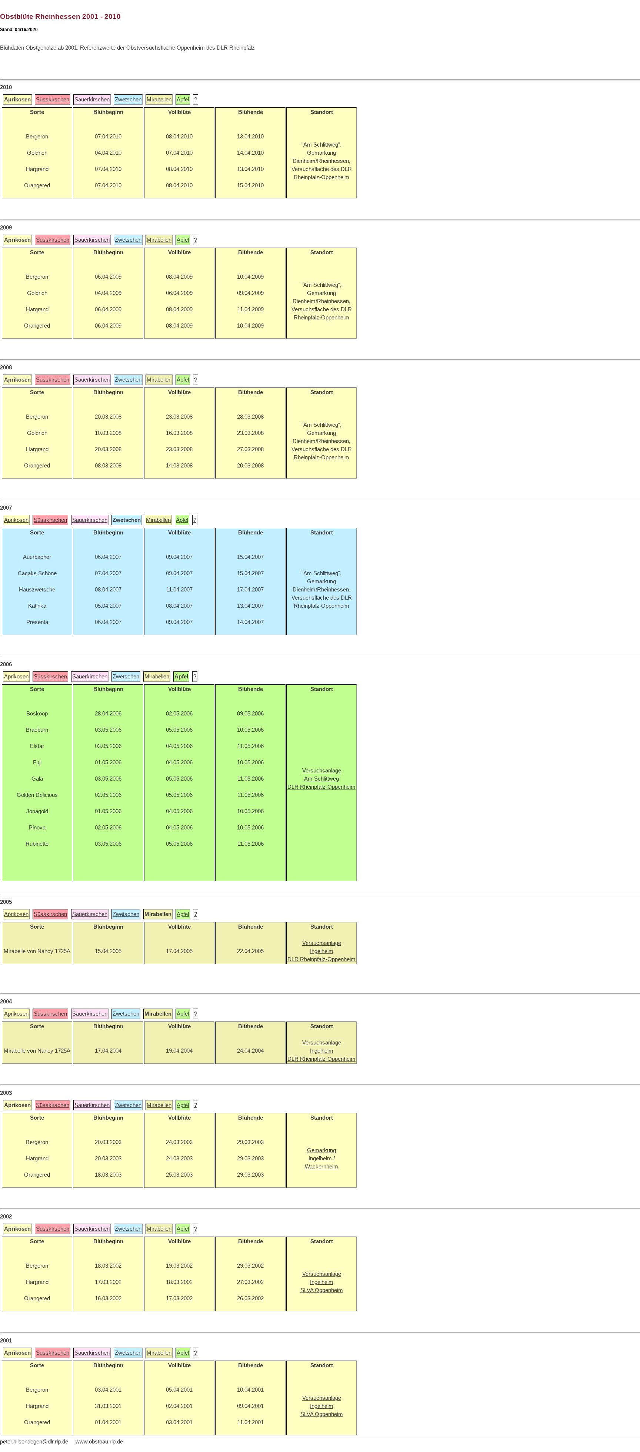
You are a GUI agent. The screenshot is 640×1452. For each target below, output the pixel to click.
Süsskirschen (52, 100)
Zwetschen (128, 100)
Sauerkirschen (92, 100)
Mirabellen (159, 100)
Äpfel (183, 100)
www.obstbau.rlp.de (99, 1442)
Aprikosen (16, 520)
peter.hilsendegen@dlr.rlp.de (34, 1442)
